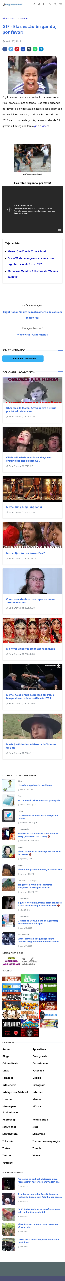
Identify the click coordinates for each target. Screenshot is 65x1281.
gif (35, 126)
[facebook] (34, 4)
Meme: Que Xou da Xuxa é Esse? (27, 251)
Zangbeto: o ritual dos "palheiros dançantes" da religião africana (35, 886)
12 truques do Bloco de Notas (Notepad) (39, 800)
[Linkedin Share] (23, 49)
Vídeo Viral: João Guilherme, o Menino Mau (40, 869)
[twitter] (38, 4)
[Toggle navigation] (60, 4)
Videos (20, 847)
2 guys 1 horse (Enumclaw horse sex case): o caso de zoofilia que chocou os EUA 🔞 (40, 904)
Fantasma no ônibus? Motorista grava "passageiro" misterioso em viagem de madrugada (38, 1182)
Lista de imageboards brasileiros (35, 785)
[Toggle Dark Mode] (49, 4)
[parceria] (30, 978)
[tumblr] (43, 4)
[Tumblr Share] (29, 49)
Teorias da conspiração (27, 880)
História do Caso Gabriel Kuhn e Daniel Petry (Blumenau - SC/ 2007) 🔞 (38, 835)
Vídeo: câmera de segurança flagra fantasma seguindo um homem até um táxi (38, 941)
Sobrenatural (23, 934)
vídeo (45, 126)
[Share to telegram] (41, 49)
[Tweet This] (10, 49)
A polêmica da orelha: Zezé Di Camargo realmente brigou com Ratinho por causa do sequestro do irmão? (39, 1197)
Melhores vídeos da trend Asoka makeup (30, 648)
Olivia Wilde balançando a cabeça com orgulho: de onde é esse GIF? (29, 459)
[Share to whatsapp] (35, 49)
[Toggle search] (55, 4)
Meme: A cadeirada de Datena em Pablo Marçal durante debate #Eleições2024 (30, 696)
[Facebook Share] (4, 49)
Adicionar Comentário (24, 358)
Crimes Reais (23, 829)
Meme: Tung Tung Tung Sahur (24, 507)
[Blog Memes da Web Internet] (11, 961)
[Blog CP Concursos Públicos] (30, 961)
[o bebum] (48, 978)
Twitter (21, 811)
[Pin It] (17, 49)
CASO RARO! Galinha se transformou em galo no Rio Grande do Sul (39, 1211)
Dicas (20, 796)
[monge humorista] (11, 978)
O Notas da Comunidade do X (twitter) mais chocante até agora (38, 922)
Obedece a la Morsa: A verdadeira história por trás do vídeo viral (31, 409)
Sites (20, 781)
